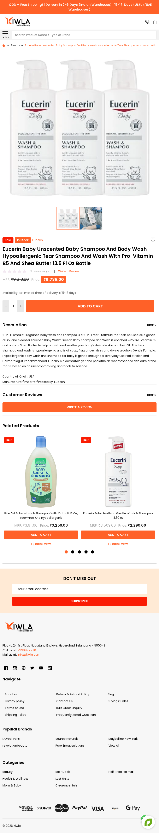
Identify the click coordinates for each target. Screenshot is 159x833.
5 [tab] (92, 552)
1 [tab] (66, 552)
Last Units (62, 779)
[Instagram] (15, 668)
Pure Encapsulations (69, 745)
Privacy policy (14, 701)
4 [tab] (86, 552)
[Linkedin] (49, 668)
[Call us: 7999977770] (147, 22)
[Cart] (155, 22)
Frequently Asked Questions (76, 715)
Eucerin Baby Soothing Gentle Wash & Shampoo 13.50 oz (118, 515)
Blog (111, 694)
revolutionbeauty (14, 745)
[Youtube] (41, 668)
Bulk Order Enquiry (69, 708)
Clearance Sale (66, 785)
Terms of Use (14, 708)
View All (113, 745)
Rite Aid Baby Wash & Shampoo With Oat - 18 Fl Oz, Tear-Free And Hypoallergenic (41, 515)
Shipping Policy (15, 715)
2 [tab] (73, 552)
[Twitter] (32, 668)
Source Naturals (66, 739)
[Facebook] (6, 668)
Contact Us (64, 701)
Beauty (7, 772)
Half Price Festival (121, 772)
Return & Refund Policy (72, 694)
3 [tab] (79, 552)
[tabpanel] (41, 491)
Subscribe (79, 601)
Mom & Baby (11, 785)
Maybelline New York (123, 739)
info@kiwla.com (29, 655)
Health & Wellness (15, 779)
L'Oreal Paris (11, 739)
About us (11, 694)
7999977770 (26, 650)
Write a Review (68, 271)
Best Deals (62, 772)
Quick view (43, 544)
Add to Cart (90, 306)
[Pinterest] (23, 668)
